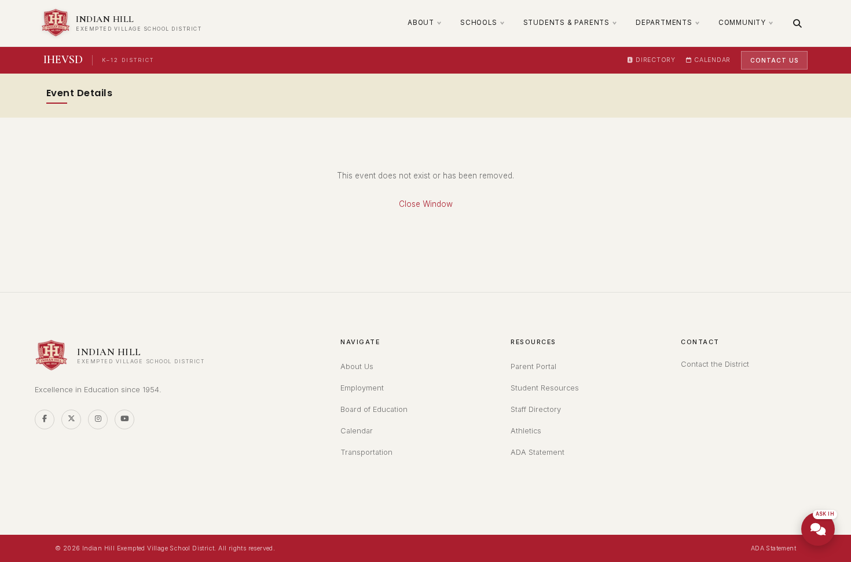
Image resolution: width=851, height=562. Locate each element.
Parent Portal (533, 366)
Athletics (526, 430)
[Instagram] (98, 419)
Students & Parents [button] (566, 23)
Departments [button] (664, 23)
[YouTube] (124, 419)
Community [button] (742, 23)
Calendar (712, 60)
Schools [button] (478, 23)
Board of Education (374, 409)
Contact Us (774, 60)
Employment (362, 388)
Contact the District (715, 364)
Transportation (366, 452)
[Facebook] (44, 419)
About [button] (421, 23)
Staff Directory (536, 409)
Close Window (426, 204)
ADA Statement (537, 452)
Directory (655, 60)
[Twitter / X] (71, 419)
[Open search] (797, 23)
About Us (356, 366)
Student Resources (545, 388)
